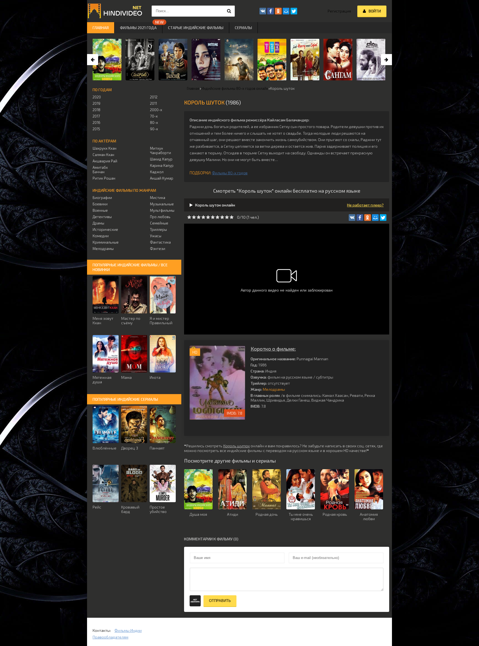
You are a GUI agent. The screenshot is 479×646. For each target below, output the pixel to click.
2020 (97, 97)
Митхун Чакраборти (160, 150)
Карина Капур (162, 165)
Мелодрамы (274, 389)
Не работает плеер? (365, 205)
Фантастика (160, 242)
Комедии (101, 236)
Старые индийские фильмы (195, 27)
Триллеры (158, 229)
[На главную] (114, 11)
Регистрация (339, 11)
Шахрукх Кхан (104, 148)
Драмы (98, 223)
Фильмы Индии (128, 630)
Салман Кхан (103, 154)
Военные (100, 210)
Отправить (220, 601)
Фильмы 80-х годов (230, 172)
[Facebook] (359, 217)
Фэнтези (157, 248)
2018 (96, 110)
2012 (153, 97)
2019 (96, 103)
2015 (96, 129)
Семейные (159, 223)
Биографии (102, 197)
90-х (154, 129)
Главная (101, 27)
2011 (153, 103)
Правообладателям (110, 637)
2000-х (156, 110)
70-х (154, 116)
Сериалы (243, 27)
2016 (96, 122)
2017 (96, 116)
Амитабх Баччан (100, 169)
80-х (154, 122)
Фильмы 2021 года (138, 27)
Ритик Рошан (104, 178)
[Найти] (229, 11)
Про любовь (160, 217)
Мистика (157, 197)
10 (231, 217)
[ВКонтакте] (352, 217)
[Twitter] (383, 217)
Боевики (100, 204)
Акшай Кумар (161, 178)
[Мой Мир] (375, 217)
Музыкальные (162, 204)
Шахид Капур (161, 159)
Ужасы (155, 236)
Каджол (157, 172)
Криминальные (105, 242)
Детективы (102, 217)
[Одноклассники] (367, 217)
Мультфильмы (162, 210)
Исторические (105, 229)
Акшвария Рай (105, 161)
